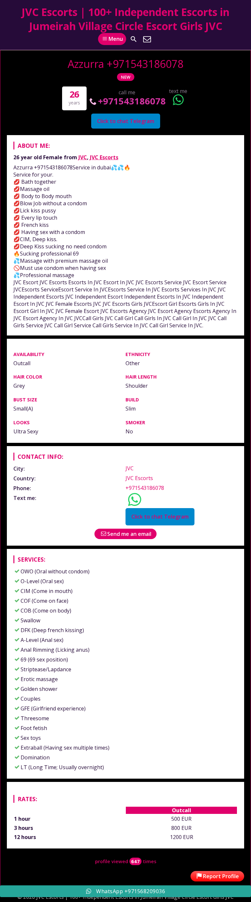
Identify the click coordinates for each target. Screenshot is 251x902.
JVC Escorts (104, 157)
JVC (82, 157)
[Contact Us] (147, 39)
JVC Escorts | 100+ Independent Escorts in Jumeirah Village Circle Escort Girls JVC (125, 19)
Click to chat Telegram (125, 121)
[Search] (134, 39)
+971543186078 (132, 101)
